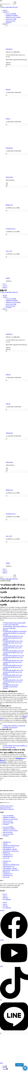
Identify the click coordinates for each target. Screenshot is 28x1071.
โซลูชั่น (5, 297)
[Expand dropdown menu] (7, 297)
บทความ (5, 570)
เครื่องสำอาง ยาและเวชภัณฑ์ (13, 302)
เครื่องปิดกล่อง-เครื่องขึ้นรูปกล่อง (11, 845)
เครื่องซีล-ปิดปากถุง (8, 856)
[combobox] (6, 577)
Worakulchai (3, 762)
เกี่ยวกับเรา (5, 897)
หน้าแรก (5, 295)
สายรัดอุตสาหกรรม (11, 513)
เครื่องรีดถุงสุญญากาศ (8, 847)
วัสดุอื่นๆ (8, 563)
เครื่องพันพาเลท (7, 842)
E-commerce (8, 307)
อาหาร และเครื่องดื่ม (11, 298)
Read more (5, 629)
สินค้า (4, 309)
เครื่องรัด (8, 403)
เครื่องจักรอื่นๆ (9, 462)
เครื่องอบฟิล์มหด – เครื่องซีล (10, 849)
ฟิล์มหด (2, 760)
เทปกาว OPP (9, 536)
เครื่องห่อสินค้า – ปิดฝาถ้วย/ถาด (11, 851)
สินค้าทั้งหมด (9, 334)
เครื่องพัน (8, 374)
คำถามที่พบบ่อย (7, 899)
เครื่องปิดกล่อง (9, 433)
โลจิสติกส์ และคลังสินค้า (12, 300)
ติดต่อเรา (5, 572)
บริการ (4, 569)
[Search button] (15, 576)
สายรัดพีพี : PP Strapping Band (10, 727)
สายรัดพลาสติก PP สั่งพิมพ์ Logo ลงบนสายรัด (14, 725)
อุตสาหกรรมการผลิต (11, 304)
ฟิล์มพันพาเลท (9, 490)
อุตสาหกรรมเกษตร (10, 306)
